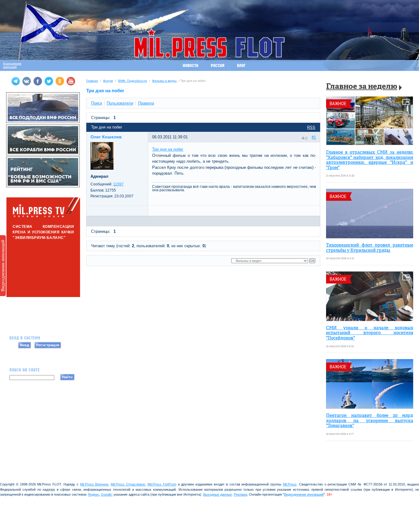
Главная (92, 80)
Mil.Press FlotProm (162, 484)
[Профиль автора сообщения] (101, 168)
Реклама (240, 494)
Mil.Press (290, 484)
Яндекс (93, 494)
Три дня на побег (167, 149)
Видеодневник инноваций (2, 265)
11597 (118, 184)
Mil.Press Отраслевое (128, 484)
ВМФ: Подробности (132, 80)
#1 (314, 137)
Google (106, 494)
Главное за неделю (361, 87)
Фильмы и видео (164, 80)
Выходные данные (217, 494)
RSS (311, 127)
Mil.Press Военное (94, 484)
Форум (108, 80)
